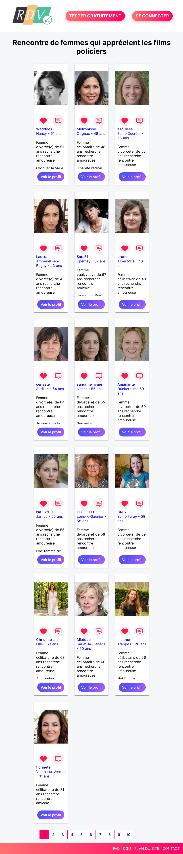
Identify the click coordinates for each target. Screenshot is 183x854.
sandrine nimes (90, 384)
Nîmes (82, 388)
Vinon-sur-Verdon (51, 771)
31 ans (44, 776)
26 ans (140, 644)
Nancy (41, 133)
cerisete (43, 384)
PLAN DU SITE (146, 848)
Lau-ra (41, 256)
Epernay (84, 261)
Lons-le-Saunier (90, 516)
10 (128, 834)
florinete (43, 767)
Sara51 (82, 256)
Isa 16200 (44, 512)
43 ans (56, 265)
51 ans (56, 133)
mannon (124, 639)
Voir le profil (51, 177)
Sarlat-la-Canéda (91, 644)
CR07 (122, 512)
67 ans (100, 261)
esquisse (125, 129)
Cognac (83, 133)
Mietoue (84, 639)
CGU (127, 848)
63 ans (52, 644)
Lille (39, 644)
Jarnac (42, 516)
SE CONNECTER (152, 16)
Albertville (126, 261)
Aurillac (42, 388)
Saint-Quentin (128, 133)
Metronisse (86, 129)
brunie (122, 256)
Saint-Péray (127, 516)
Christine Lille (47, 639)
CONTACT (171, 848)
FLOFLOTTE (87, 512)
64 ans (58, 388)
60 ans (85, 648)
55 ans (123, 138)
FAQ (116, 848)
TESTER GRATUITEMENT (95, 16)
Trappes (124, 644)
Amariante (126, 384)
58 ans (82, 521)
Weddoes (44, 129)
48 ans (99, 133)
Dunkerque (126, 388)
